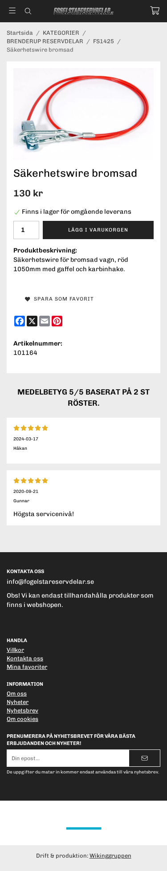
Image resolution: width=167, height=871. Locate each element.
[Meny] (12, 10)
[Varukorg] (155, 10)
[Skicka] (144, 758)
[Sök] (28, 11)
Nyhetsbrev (22, 710)
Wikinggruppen (110, 855)
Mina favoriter (27, 666)
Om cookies (22, 719)
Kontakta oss (25, 658)
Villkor (15, 650)
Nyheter (18, 702)
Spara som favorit (62, 299)
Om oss (17, 693)
